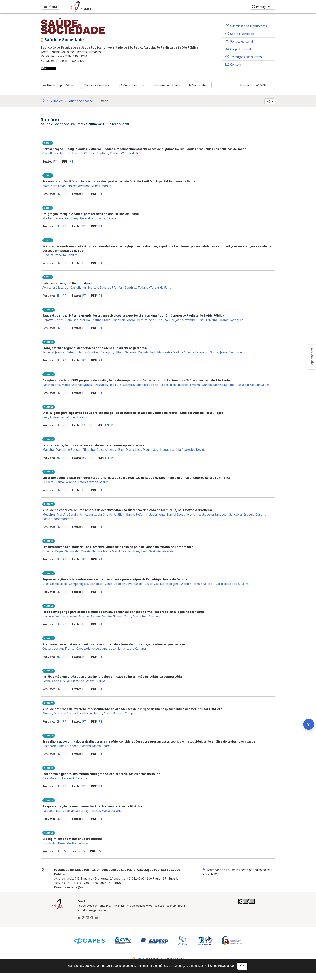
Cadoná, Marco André (95, 746)
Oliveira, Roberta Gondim (59, 255)
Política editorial (239, 41)
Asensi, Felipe (95, 681)
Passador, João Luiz (108, 385)
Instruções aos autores (243, 56)
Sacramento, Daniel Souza (167, 514)
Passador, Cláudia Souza (253, 385)
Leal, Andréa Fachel (55, 417)
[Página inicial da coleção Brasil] (57, 909)
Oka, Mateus (51, 778)
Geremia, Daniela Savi (140, 352)
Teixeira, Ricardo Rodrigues (224, 320)
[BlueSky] (79, 918)
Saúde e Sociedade (80, 101)
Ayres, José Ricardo (55, 287)
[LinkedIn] (87, 918)
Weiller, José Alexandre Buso (183, 320)
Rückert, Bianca (53, 482)
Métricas (263, 85)
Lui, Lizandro (80, 417)
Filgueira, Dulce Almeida (99, 450)
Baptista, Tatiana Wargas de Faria (120, 153)
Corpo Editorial (238, 49)
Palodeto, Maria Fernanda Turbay (65, 811)
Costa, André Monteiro (57, 519)
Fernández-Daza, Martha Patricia (65, 843)
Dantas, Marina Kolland (218, 385)
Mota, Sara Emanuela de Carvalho (65, 186)
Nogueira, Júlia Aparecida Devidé (183, 450)
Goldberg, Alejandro (79, 218)
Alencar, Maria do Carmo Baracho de (67, 713)
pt (55, 161)
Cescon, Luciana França (58, 649)
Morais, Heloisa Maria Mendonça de (105, 551)
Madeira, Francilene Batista (61, 450)
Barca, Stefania (136, 514)
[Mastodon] (83, 918)
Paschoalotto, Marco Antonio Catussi (67, 385)
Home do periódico (58, 85)
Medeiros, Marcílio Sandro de (62, 514)
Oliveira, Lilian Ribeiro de (140, 385)
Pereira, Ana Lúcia (149, 320)
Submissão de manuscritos (246, 26)
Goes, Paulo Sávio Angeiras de (153, 551)
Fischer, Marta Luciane (106, 811)
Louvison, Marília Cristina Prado (88, 320)
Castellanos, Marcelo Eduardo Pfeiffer (68, 153)
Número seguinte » (166, 85)
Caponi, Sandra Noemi (106, 616)
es (64, 851)
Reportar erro (312, 356)
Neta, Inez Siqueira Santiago (207, 514)
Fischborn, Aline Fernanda (60, 746)
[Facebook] (91, 918)
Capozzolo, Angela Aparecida (96, 649)
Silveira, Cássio (105, 218)
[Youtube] (96, 918)
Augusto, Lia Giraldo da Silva (104, 514)
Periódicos (56, 101)
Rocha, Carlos (51, 681)
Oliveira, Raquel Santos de (60, 551)
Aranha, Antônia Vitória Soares (87, 482)
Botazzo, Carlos (53, 320)
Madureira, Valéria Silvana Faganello (182, 352)
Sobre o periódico (239, 33)
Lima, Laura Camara (132, 649)
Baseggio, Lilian (112, 352)
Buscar (244, 85)
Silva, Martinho (73, 681)
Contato (233, 64)
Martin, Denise (52, 218)
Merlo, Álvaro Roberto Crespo (114, 713)
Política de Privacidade (219, 965)
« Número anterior (132, 85)
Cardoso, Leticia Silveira (232, 584)
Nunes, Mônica (101, 186)
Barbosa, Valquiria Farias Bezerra (65, 616)
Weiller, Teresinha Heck (197, 584)
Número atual (198, 85)
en (58, 194)
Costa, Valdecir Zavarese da (123, 584)
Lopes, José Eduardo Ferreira (180, 385)
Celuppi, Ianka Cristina (82, 352)
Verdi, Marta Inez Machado (142, 616)
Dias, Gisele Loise (54, 584)
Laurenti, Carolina (74, 778)
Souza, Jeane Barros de (226, 352)
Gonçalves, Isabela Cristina (247, 514)
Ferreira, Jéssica (53, 352)
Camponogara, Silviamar (86, 584)
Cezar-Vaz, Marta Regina (162, 584)
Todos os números (97, 85)
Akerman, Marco (123, 320)
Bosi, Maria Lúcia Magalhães (138, 450)
